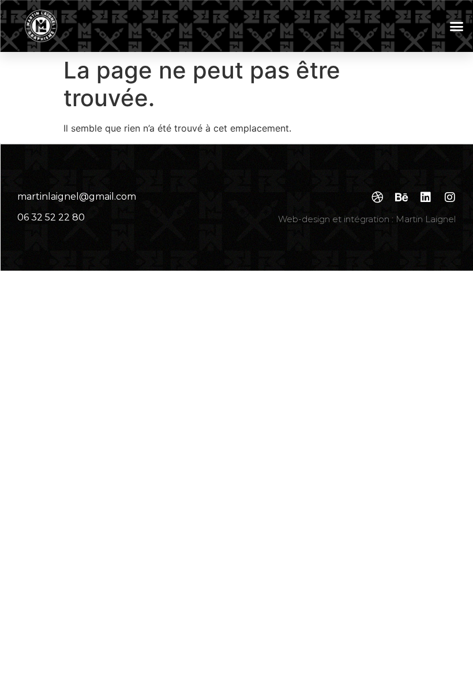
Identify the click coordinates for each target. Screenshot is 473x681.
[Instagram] (450, 197)
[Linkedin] (425, 197)
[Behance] (401, 197)
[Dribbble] (377, 197)
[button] (457, 26)
